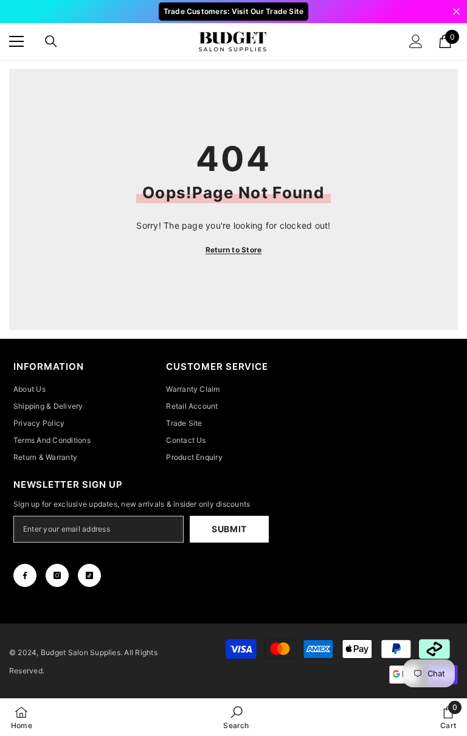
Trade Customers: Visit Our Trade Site (234, 11)
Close (456, 11)
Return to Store (234, 249)
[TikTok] (89, 575)
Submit (229, 529)
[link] (236, 717)
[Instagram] (57, 575)
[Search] (51, 41)
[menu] (16, 41)
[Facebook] (24, 575)
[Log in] (416, 41)
